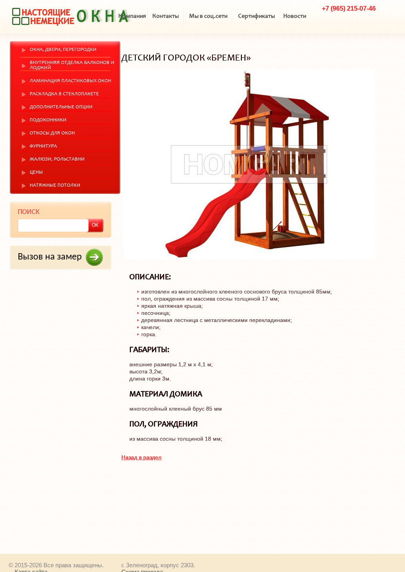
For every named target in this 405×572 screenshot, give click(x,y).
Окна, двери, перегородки (63, 50)
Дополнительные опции (61, 107)
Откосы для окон (52, 133)
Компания (132, 16)
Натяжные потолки (55, 185)
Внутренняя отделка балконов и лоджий (72, 66)
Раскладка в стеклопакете (64, 94)
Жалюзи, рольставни (57, 159)
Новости (294, 16)
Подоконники (48, 120)
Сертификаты (256, 16)
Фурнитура (43, 146)
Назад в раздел (141, 457)
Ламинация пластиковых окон (70, 81)
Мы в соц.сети (208, 16)
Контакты (165, 16)
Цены (36, 172)
